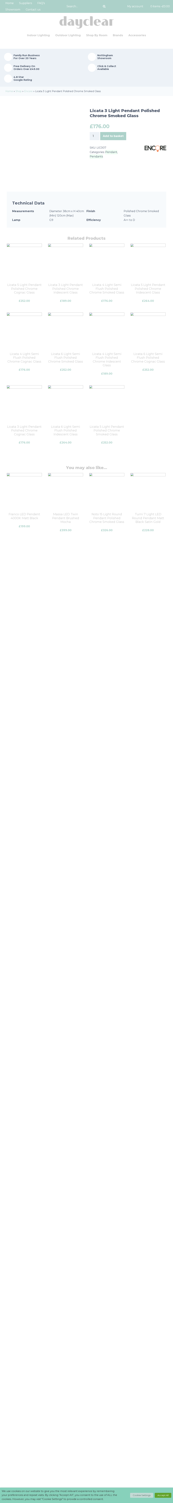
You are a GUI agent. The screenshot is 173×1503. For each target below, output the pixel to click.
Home (9, 3)
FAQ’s (41, 3)
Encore (28, 91)
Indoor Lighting (38, 35)
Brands (118, 35)
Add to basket (113, 136)
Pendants (96, 156)
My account (135, 6)
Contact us (33, 9)
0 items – (160, 6)
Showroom (12, 9)
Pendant (111, 152)
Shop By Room (96, 35)
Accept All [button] (163, 1495)
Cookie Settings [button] (142, 1495)
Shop (19, 91)
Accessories (137, 35)
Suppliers (25, 3)
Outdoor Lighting (68, 35)
